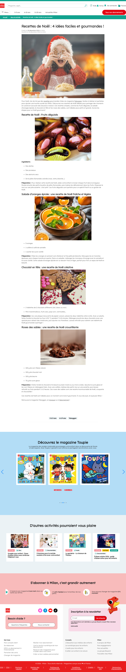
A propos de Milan (104, 642)
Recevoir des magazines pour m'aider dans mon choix (44, 650)
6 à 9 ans (62, 418)
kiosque (52, 400)
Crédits (90, 667)
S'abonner (58, 490)
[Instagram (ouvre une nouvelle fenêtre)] (40, 612)
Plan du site (100, 668)
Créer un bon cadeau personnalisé (45, 654)
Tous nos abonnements (114, 12)
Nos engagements (104, 645)
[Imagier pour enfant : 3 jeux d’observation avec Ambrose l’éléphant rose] (19, 541)
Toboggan (78, 101)
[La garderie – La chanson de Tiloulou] (77, 541)
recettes (47, 101)
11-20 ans (37, 12)
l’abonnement (64, 400)
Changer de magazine (12, 655)
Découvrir (68, 490)
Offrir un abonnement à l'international (12, 648)
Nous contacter (43, 625)
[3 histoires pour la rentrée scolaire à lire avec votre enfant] (48, 541)
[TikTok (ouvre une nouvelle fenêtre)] (55, 612)
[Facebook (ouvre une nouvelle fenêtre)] (45, 612)
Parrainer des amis (11, 652)
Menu (6, 12)
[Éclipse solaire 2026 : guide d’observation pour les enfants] (106, 541)
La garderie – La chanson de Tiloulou (75, 554)
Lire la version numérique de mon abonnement (45, 646)
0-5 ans (17, 12)
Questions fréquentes (19, 625)
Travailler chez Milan (104, 653)
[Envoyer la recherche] (86, 6)
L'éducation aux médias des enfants (78, 642)
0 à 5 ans (53, 418)
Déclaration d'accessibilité (116, 668)
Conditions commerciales (76, 668)
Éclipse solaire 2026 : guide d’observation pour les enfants (105, 557)
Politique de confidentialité (54, 668)
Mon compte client (11, 642)
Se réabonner (9, 645)
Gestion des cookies (35, 668)
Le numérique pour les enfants (76, 645)
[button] (2, 472)
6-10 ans (27, 12)
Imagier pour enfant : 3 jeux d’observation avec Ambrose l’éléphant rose (18, 555)
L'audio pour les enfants (74, 648)
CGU (8, 667)
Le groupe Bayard (104, 651)
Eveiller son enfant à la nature (76, 651)
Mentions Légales (18, 668)
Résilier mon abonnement (42, 642)
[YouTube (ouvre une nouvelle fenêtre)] (50, 612)
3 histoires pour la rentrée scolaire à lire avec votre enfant (48, 554)
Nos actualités (102, 648)
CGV (1, 667)
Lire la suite (74, 626)
